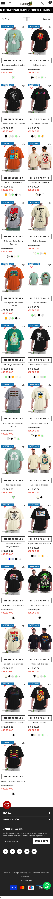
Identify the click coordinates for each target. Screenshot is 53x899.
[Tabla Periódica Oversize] (13, 698)
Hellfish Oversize (39, 65)
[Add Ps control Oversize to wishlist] (31, 87)
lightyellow (35, 77)
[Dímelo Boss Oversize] (40, 581)
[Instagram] (12, 851)
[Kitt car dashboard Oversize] (13, 757)
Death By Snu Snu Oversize (13, 124)
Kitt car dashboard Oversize (13, 781)
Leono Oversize (39, 722)
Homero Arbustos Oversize (13, 65)
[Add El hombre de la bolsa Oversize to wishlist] (5, 204)
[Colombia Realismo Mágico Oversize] (13, 519)
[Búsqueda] (10, 3)
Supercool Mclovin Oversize (39, 543)
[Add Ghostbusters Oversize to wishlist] (31, 146)
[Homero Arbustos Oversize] (13, 41)
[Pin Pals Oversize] (40, 278)
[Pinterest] (19, 851)
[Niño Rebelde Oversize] (40, 340)
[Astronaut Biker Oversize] (13, 581)
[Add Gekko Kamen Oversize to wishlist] (5, 627)
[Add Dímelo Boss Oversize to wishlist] (31, 569)
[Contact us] (47, 886)
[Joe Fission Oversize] (40, 460)
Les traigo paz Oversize (13, 364)
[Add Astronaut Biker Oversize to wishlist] (5, 569)
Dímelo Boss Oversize (40, 605)
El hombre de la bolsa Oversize (13, 242)
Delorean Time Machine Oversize (13, 424)
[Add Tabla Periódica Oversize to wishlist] (5, 686)
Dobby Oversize (39, 241)
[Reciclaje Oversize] (13, 460)
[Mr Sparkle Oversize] (13, 158)
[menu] (3, 3)
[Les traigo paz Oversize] (13, 340)
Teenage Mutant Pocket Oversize (13, 304)
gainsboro (39, 77)
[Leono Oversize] (40, 698)
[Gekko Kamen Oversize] (13, 639)
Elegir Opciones (13, 60)
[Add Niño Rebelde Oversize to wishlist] (31, 328)
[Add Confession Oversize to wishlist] (31, 387)
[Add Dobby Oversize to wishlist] (31, 204)
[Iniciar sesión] (42, 3)
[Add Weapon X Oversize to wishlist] (31, 627)
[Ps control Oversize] (40, 99)
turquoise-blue (9, 559)
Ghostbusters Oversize (39, 182)
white (43, 194)
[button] (25, 19)
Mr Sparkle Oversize (13, 182)
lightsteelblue (12, 559)
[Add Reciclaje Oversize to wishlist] (5, 448)
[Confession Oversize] (40, 399)
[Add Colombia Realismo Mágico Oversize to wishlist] (5, 507)
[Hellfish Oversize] (40, 41)
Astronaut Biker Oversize (13, 605)
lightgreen (13, 77)
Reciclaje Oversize (13, 485)
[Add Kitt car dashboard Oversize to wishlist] (5, 745)
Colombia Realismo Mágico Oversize (13, 545)
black (32, 77)
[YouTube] (34, 851)
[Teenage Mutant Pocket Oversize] (13, 278)
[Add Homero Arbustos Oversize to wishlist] (5, 28)
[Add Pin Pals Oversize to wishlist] (31, 266)
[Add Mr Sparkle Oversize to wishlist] (5, 146)
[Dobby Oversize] (40, 217)
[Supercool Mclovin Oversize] (40, 519)
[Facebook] (5, 851)
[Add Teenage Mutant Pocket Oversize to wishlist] (5, 266)
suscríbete (41, 841)
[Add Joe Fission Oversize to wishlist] (31, 448)
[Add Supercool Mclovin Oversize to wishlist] (31, 507)
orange (42, 136)
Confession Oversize (39, 423)
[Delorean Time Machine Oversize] (13, 399)
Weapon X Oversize (40, 664)
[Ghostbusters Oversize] (40, 158)
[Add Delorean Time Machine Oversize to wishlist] (5, 387)
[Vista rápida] (23, 27)
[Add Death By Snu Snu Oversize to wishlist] (5, 87)
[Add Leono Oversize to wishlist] (31, 686)
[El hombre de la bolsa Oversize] (13, 217)
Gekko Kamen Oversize (13, 664)
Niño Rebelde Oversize (39, 364)
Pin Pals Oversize (39, 303)
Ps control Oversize (40, 124)
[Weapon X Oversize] (40, 639)
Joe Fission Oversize (39, 485)
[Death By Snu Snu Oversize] (13, 99)
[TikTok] (26, 851)
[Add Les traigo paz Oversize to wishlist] (5, 328)
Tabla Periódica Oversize (13, 722)
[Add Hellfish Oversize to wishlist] (31, 28)
